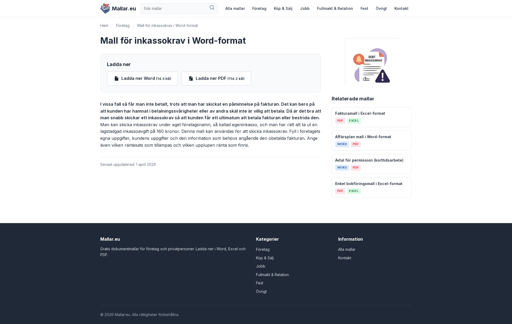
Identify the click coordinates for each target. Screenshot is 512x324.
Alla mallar (235, 8)
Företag (259, 8)
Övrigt (381, 8)
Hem (104, 25)
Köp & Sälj (283, 8)
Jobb (305, 8)
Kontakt (401, 8)
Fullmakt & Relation (335, 8)
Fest (364, 8)
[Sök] (212, 8)
